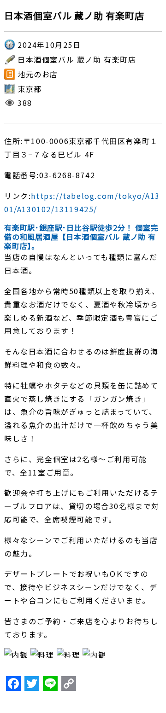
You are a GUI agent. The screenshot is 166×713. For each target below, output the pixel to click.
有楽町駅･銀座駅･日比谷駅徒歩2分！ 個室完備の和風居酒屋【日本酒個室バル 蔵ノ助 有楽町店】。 (81, 236)
